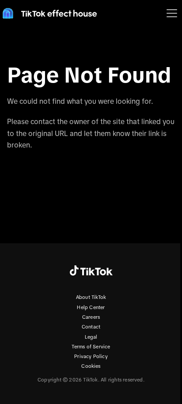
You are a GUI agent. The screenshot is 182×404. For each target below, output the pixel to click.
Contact (91, 326)
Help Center (91, 307)
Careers (91, 317)
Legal (91, 337)
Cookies (90, 366)
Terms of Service (91, 346)
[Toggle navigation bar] (171, 13)
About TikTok (91, 297)
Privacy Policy (91, 356)
